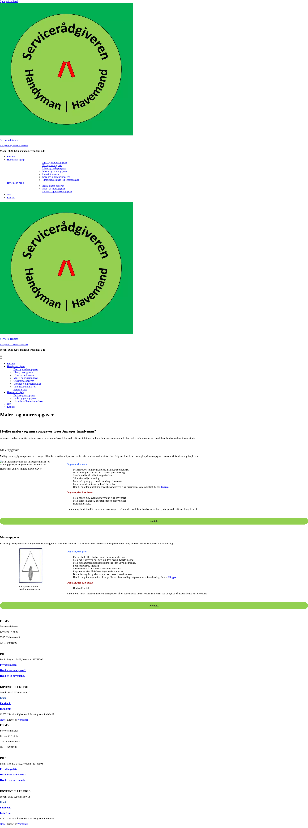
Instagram (5, 708)
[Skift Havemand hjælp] (56, 392)
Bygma (165, 487)
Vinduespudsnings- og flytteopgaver (60, 179)
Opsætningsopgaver (52, 174)
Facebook (5, 703)
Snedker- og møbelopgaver (56, 177)
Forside (11, 156)
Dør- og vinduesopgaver (54, 162)
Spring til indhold (9, 1)
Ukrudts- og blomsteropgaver (57, 191)
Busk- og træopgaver (53, 185)
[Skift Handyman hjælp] (56, 366)
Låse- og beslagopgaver (54, 168)
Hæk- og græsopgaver (53, 188)
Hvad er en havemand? (12, 675)
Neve (2, 719)
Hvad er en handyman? (13, 670)
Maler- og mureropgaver (54, 171)
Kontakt (11, 197)
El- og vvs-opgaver (52, 165)
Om (9, 194)
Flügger (172, 577)
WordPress (22, 719)
